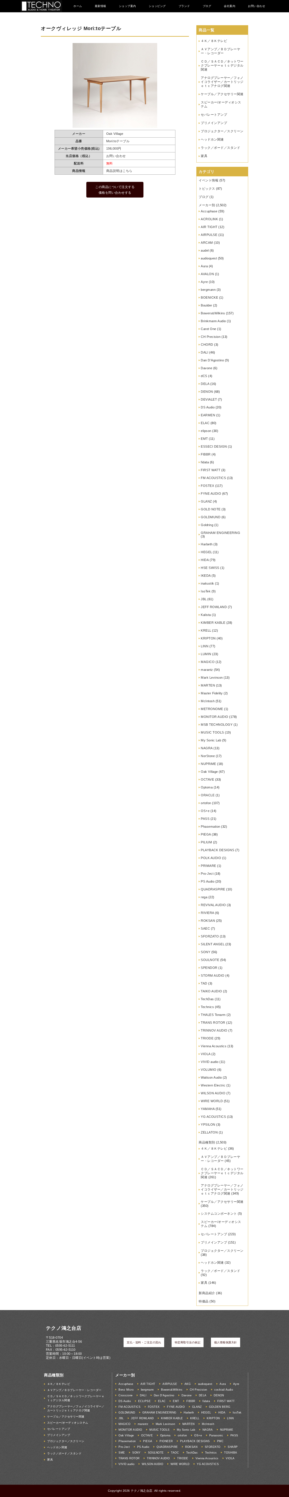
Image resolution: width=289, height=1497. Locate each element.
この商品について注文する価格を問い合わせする (115, 189)
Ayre (204, 282)
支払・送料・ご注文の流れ (144, 1342)
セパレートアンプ (214, 114)
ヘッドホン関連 (212, 139)
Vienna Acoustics (213, 1046)
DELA (205, 384)
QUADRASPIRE (213, 889)
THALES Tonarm (213, 1015)
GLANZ (206, 501)
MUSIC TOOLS (212, 732)
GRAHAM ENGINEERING (220, 533)
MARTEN (208, 685)
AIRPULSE (209, 235)
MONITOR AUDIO (214, 717)
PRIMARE (208, 866)
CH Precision (210, 336)
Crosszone (125, 1395)
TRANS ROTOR (213, 1022)
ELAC (205, 423)
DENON (207, 391)
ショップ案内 (127, 6)
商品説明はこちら (119, 171)
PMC (220, 1441)
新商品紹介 (207, 1293)
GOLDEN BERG (219, 1406)
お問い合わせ (256, 6)
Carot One (208, 329)
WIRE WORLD (212, 1101)
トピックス (207, 188)
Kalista (206, 615)
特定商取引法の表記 (188, 1342)
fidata (205, 462)
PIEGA (206, 834)
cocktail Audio (223, 1389)
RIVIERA (207, 913)
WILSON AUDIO (213, 1093)
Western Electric (213, 1085)
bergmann (208, 289)
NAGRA (207, 748)
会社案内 (229, 6)
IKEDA (206, 575)
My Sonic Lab (211, 740)
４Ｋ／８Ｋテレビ (214, 41)
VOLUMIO (208, 1069)
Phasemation (210, 826)
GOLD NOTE (211, 509)
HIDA (205, 560)
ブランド (184, 6)
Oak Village (209, 771)
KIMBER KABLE (213, 622)
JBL (203, 599)
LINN (204, 646)
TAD (204, 983)
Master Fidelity (212, 693)
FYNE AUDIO (211, 493)
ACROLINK (209, 219)
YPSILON (208, 1124)
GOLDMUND (210, 517)
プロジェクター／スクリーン (222, 131)
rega (204, 897)
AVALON (207, 274)
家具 (204, 156)
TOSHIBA (230, 1452)
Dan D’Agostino (212, 360)
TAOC (175, 1452)
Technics (207, 1007)
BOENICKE (209, 297)
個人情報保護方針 (225, 1342)
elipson (206, 431)
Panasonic (216, 1435)
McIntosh (208, 701)
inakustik (207, 583)
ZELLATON (209, 1132)
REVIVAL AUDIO (213, 905)
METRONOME (212, 709)
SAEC (205, 928)
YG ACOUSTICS (213, 1116)
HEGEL (206, 552)
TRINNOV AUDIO (214, 1030)
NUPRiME (208, 764)
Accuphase (209, 211)
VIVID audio (210, 1062)
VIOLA (206, 1054)
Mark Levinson (212, 677)
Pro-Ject (207, 873)
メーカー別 (207, 205)
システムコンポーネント (219, 1213)
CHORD (207, 344)
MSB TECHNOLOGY (217, 724)
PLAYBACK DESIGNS (217, 850)
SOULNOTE (210, 960)
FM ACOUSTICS (213, 478)
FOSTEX (207, 485)
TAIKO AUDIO (211, 991)
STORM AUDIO (212, 975)
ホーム (77, 6)
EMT (204, 438)
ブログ (207, 6)
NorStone (208, 756)
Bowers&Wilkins (213, 313)
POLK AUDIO (211, 858)
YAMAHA (208, 1109)
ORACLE (208, 795)
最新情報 (100, 6)
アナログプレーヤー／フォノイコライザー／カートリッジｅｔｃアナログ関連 (222, 82)
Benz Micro (125, 1389)
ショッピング (157, 6)
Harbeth (207, 544)
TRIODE (207, 1038)
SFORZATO (210, 936)
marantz (207, 669)
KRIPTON (208, 638)
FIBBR (206, 454)
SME (121, 1452)
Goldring (207, 525)
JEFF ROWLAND (214, 607)
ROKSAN (208, 920)
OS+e (205, 811)
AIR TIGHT (209, 227)
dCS (204, 376)
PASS (205, 818)
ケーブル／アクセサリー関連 (222, 94)
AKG (187, 1384)
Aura (204, 266)
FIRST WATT (210, 470)
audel (205, 250)
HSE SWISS (210, 568)
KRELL (206, 630)
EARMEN (208, 415)
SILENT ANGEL (212, 944)
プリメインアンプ (214, 123)
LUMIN (206, 654)
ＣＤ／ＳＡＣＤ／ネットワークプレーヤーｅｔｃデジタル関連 (222, 65)
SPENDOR (209, 967)
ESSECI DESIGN (214, 446)
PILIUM (206, 842)
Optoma (207, 787)
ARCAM (207, 242)
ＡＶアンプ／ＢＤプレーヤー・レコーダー (74, 1390)
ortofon (206, 803)
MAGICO (208, 662)
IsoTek (206, 591)
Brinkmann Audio (213, 321)
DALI (204, 352)
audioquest (209, 258)
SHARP (233, 1446)
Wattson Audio (211, 1077)
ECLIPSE (144, 1401)
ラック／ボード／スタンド (220, 147)
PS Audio (207, 881)
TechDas (207, 999)
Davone (206, 368)
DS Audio (208, 407)
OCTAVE (207, 779)
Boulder (206, 305)
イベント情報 (208, 180)
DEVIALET (209, 399)
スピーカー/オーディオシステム (67, 1422)
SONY (205, 952)
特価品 (204, 1301)
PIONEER (166, 1441)
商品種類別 (207, 1142)
